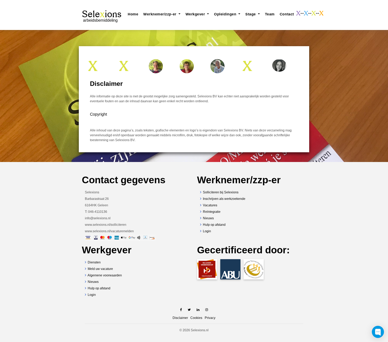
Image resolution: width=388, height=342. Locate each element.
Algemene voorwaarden (105, 275)
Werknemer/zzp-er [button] (160, 14)
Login (207, 231)
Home (133, 14)
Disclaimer (180, 318)
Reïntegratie (211, 211)
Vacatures (210, 205)
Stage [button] (251, 14)
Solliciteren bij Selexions (220, 192)
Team (270, 14)
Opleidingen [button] (225, 14)
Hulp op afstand (214, 224)
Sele (101, 15)
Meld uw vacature (100, 269)
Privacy (210, 318)
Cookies (196, 318)
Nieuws (208, 218)
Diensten (94, 262)
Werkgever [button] (196, 14)
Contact (287, 14)
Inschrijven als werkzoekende (224, 198)
